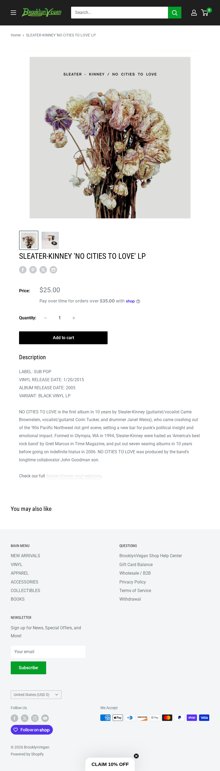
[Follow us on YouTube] (45, 718)
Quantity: (27, 317)
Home (16, 35)
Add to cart (63, 337)
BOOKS (18, 599)
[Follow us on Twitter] (24, 718)
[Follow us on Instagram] (35, 718)
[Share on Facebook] (23, 269)
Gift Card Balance (136, 564)
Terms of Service (135, 590)
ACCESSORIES (24, 582)
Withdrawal (130, 599)
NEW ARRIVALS (25, 555)
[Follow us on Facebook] (14, 718)
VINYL (17, 564)
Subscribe (28, 667)
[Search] (174, 12)
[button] (110, 764)
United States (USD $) (31, 695)
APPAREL (20, 573)
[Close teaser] (136, 756)
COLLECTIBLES (25, 590)
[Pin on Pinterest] (33, 269)
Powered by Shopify (27, 754)
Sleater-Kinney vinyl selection (73, 475)
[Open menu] (13, 12)
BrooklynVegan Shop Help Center (150, 555)
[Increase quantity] (73, 318)
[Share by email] (53, 269)
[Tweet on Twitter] (43, 269)
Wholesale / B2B (135, 573)
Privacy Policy (132, 582)
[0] (204, 12)
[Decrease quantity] (45, 318)
